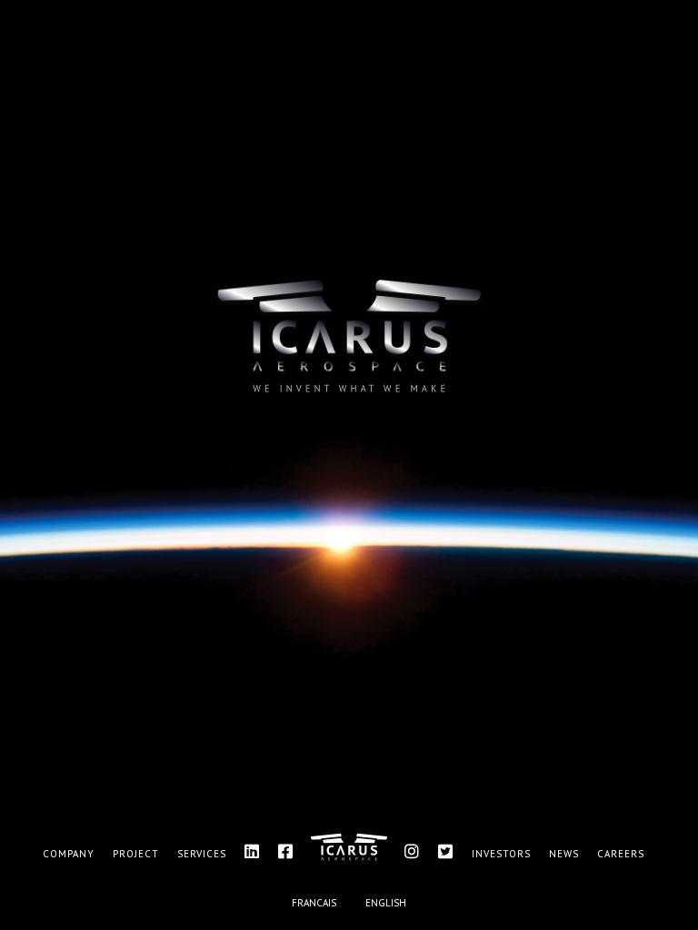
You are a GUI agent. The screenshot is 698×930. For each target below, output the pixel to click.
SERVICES (201, 853)
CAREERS (620, 853)
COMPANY (69, 853)
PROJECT (136, 853)
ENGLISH (385, 902)
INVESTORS (501, 853)
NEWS (564, 853)
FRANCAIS (314, 902)
